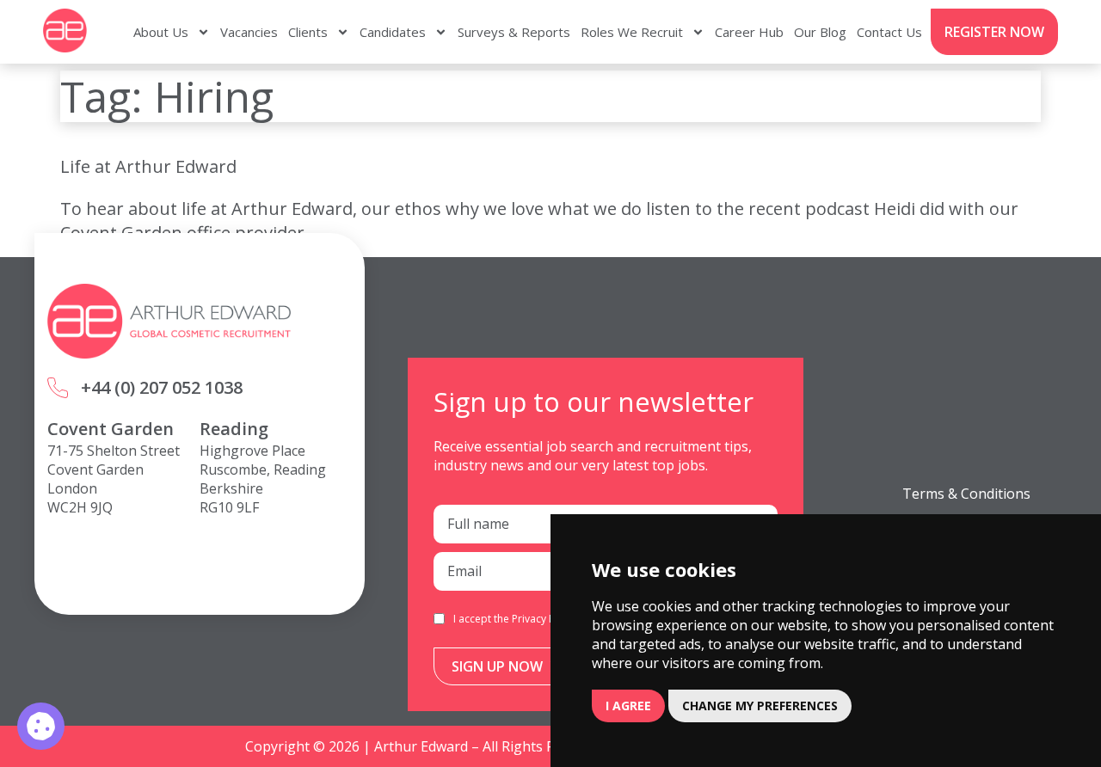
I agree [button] (628, 705)
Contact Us (889, 31)
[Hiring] (41, 726)
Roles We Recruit (632, 31)
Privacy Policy (544, 618)
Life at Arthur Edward (148, 166)
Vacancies (249, 31)
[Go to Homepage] (65, 30)
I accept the (515, 618)
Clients (308, 31)
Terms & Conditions (966, 493)
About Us (160, 31)
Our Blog (820, 31)
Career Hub (749, 31)
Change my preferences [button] (760, 705)
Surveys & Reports (514, 31)
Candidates (393, 31)
